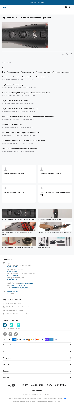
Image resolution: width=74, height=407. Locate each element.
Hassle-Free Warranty (14, 310)
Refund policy (31, 399)
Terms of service (30, 402)
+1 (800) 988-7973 (12, 267)
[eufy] (5, 7)
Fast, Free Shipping (13, 303)
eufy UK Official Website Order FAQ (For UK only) (20, 109)
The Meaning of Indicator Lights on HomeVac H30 (21, 133)
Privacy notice (42, 399)
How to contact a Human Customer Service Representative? (25, 77)
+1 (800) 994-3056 (12, 275)
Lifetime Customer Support (16, 314)
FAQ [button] (3, 67)
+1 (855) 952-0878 (12, 271)
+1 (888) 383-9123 (12, 280)
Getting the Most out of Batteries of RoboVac (19, 149)
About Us (11, 399)
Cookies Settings (19, 402)
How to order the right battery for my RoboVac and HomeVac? (26, 93)
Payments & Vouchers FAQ (12, 125)
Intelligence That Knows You (37, 2)
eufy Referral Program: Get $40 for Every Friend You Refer (23, 141)
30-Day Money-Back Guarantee (18, 307)
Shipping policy (20, 399)
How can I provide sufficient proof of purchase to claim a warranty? (28, 117)
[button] (3, 12)
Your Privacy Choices (55, 399)
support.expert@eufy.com (19, 288)
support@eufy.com (26, 283)
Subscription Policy (54, 402)
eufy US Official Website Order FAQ (15, 101)
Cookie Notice (42, 402)
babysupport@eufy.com (19, 285)
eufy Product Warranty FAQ (12, 85)
